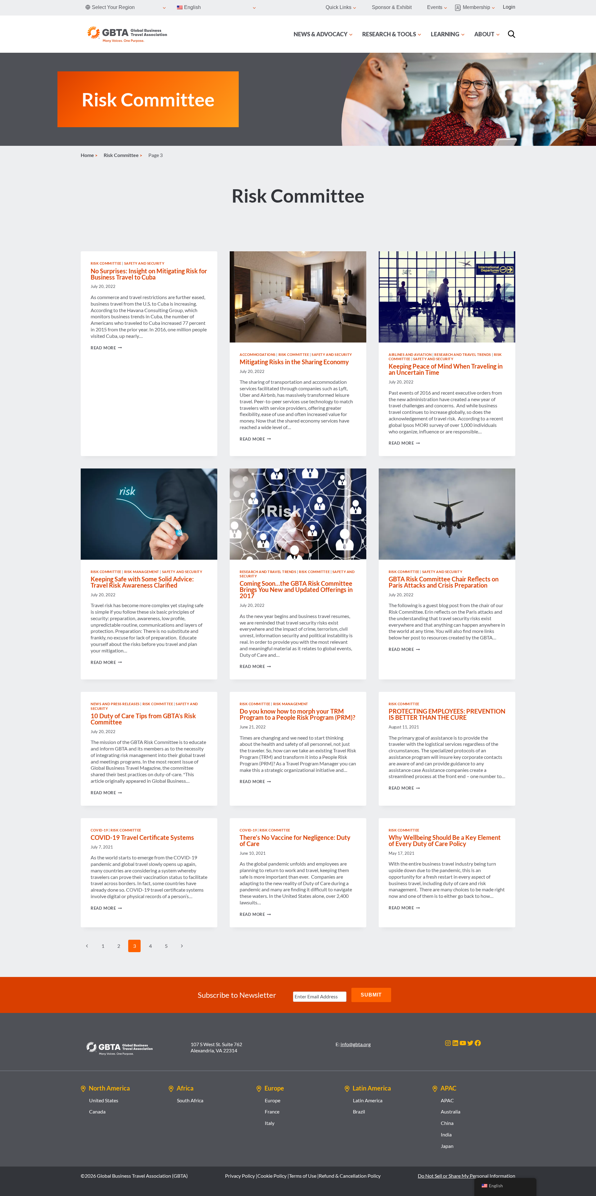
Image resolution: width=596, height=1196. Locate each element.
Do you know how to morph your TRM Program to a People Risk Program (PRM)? (297, 714)
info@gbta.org (356, 1044)
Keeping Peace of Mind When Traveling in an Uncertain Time (446, 369)
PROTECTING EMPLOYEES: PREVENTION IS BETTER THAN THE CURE (447, 714)
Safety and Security (144, 263)
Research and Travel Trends (462, 354)
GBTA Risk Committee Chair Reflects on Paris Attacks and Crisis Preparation (444, 582)
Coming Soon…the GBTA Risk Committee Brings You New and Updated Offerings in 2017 (296, 589)
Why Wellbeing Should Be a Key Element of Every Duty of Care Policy (445, 840)
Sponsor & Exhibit (392, 7)
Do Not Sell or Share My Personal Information (466, 1176)
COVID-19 (99, 830)
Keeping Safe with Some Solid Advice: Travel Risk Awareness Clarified (142, 582)
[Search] (511, 34)
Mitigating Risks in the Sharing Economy (294, 361)
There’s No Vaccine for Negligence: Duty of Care (295, 840)
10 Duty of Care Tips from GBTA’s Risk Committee (143, 719)
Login (509, 7)
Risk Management (141, 572)
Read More (106, 347)
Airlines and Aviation (410, 354)
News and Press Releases (115, 704)
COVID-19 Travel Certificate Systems (142, 837)
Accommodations (258, 354)
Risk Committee (106, 263)
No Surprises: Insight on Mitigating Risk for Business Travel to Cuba (149, 274)
